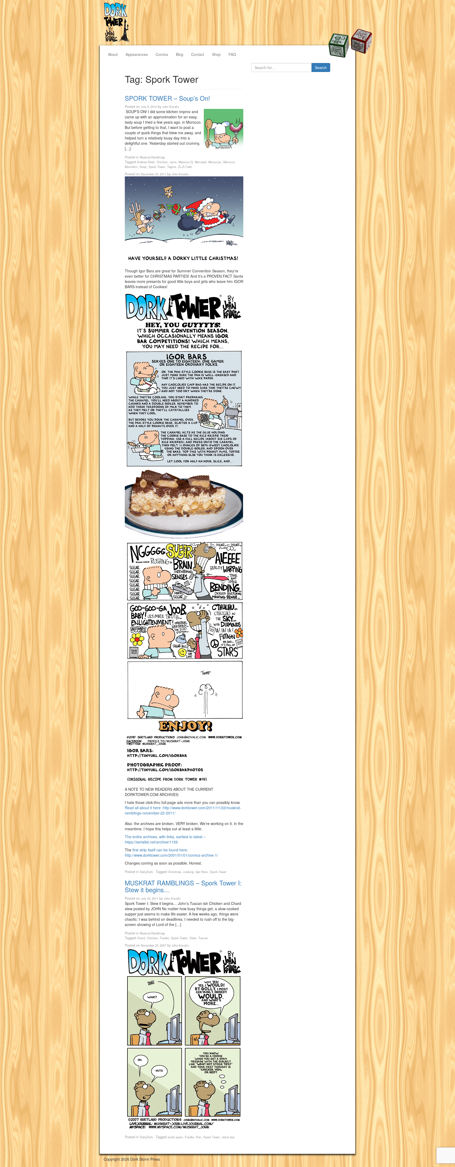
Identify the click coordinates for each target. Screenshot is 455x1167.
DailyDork (146, 872)
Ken (198, 1137)
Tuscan (203, 938)
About (113, 54)
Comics (162, 54)
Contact (197, 54)
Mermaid (200, 162)
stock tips (228, 1137)
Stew (193, 938)
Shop (216, 54)
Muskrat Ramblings (152, 157)
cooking (188, 872)
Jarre (173, 162)
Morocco (229, 162)
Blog (179, 54)
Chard (141, 938)
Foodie (164, 938)
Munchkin (131, 167)
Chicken (162, 162)
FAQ (232, 54)
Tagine (171, 167)
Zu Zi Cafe (185, 167)
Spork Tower (157, 167)
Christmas (174, 872)
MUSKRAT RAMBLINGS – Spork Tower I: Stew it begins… (183, 886)
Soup (143, 167)
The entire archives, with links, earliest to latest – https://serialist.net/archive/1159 (165, 839)
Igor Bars (202, 872)
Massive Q (186, 162)
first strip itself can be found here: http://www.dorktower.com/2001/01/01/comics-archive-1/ (171, 852)
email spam (175, 1137)
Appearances (137, 54)
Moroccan (214, 162)
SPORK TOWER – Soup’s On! (167, 98)
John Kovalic (170, 106)
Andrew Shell (146, 162)
